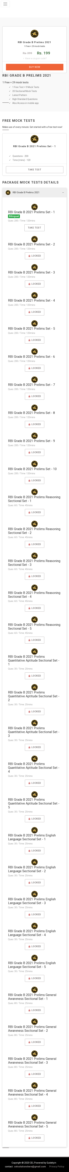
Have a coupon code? (36, 58)
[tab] (34, 192)
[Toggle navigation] (5, 4)
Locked (36, 256)
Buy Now (34, 67)
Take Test (34, 169)
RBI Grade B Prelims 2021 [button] (26, 192)
